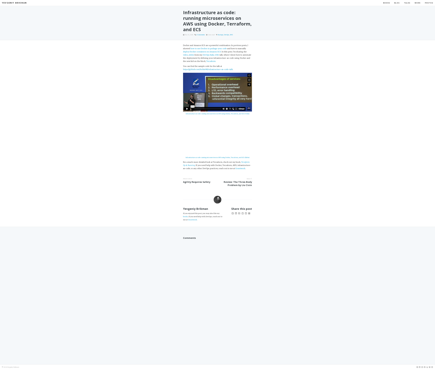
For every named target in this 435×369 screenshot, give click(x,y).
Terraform (211, 61)
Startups (220, 35)
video (185, 55)
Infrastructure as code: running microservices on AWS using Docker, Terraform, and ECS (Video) (217, 114)
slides (191, 55)
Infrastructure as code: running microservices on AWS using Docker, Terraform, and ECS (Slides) (217, 157)
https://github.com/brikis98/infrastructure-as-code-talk (208, 69)
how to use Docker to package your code (209, 48)
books (386, 3)
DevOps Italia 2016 (211, 55)
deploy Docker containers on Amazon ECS (202, 52)
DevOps (226, 35)
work (418, 3)
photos (429, 3)
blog (397, 3)
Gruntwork (240, 168)
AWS (231, 35)
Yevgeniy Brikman (14, 3)
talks (407, 3)
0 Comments (201, 35)
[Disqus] (217, 269)
